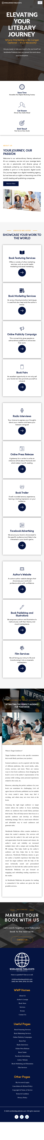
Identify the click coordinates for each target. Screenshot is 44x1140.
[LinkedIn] (27, 1117)
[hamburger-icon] (40, 2)
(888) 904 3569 (17, 981)
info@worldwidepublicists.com (22, 979)
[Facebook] (16, 1117)
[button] (11, 183)
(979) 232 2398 (27, 981)
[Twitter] (22, 1117)
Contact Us (22, 940)
